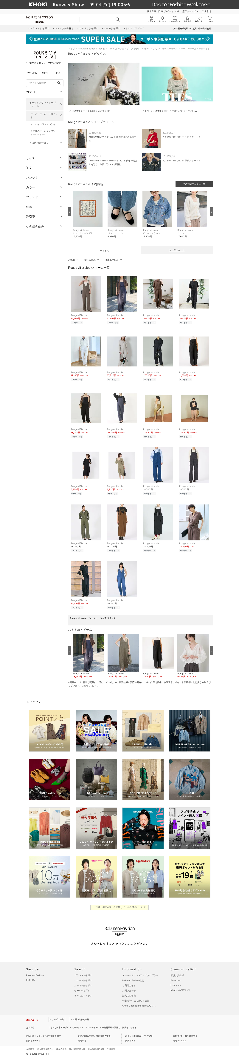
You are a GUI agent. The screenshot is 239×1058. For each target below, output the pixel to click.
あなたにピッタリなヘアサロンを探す (43, 1036)
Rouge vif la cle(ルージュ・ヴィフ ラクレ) (119, 48)
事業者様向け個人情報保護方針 (70, 1049)
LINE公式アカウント (180, 989)
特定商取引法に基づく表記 (135, 1000)
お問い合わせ (129, 990)
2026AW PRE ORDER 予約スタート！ (181, 137)
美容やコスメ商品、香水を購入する (94, 1036)
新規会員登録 (177, 975)
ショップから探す (83, 980)
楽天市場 (206, 11)
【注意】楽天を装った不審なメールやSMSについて (120, 907)
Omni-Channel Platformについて (139, 1005)
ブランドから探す (83, 975)
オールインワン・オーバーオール (42, 104)
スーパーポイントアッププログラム (140, 975)
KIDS (57, 73)
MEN (45, 73)
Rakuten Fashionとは (133, 980)
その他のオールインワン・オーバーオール (44, 133)
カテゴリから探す (83, 985)
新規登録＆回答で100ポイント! (163, 11)
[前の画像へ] (69, 211)
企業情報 (30, 1049)
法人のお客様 (129, 995)
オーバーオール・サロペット (44, 116)
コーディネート (176, 250)
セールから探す (82, 990)
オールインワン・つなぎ (43, 124)
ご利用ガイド (129, 985)
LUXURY (30, 980)
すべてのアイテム (83, 995)
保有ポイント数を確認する (185, 1036)
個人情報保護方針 (45, 1049)
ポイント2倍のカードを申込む (139, 1036)
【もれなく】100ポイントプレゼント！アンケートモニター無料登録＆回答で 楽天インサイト (93, 1027)
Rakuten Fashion (86, 48)
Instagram (175, 985)
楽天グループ (189, 11)
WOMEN (32, 73)
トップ (71, 48)
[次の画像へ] (211, 211)
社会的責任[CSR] (96, 1049)
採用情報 (111, 1049)
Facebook (175, 980)
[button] (88, 217)
